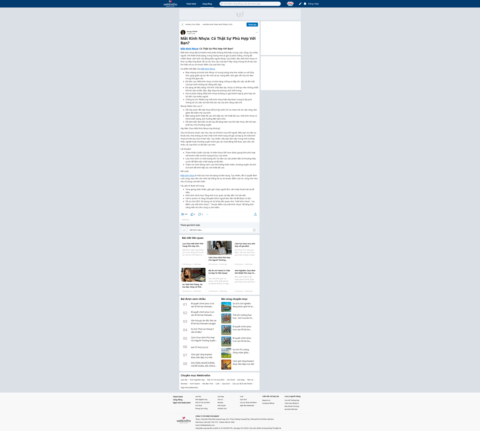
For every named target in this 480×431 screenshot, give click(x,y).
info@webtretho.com (207, 425)
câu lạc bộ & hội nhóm (242, 383)
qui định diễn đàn (291, 409)
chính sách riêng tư (292, 403)
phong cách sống (201, 408)
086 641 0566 (229, 422)
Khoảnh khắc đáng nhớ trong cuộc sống (217, 24)
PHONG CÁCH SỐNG (193, 25)
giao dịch (226, 383)
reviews (184, 383)
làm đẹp (241, 380)
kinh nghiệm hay (197, 380)
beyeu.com (266, 400)
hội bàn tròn (207, 383)
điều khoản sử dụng (292, 406)
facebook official (268, 403)
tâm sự (250, 380)
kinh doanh (195, 383)
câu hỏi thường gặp (292, 400)
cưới (218, 383)
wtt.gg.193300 (192, 31)
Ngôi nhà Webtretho (182, 402)
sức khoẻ (231, 380)
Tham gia (252, 24)
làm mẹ (184, 380)
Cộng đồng (207, 4)
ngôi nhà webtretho (189, 387)
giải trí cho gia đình (215, 380)
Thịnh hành (191, 4)
